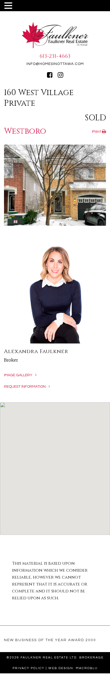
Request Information (25, 386)
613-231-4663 (55, 56)
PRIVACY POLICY (28, 668)
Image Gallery (18, 375)
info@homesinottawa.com (55, 64)
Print (97, 131)
